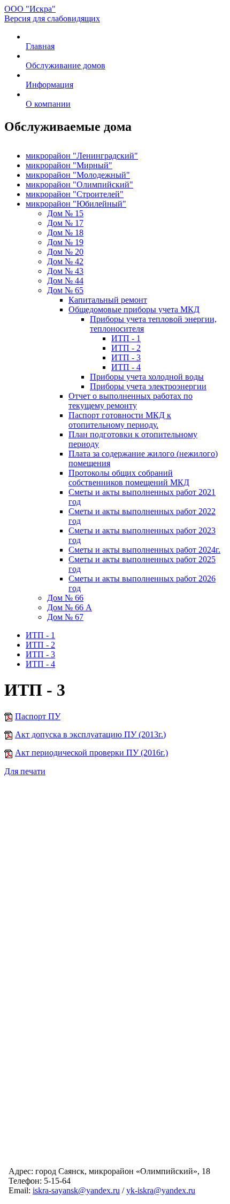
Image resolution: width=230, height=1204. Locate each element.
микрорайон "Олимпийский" (79, 184)
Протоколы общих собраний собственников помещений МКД (128, 477)
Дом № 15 (65, 213)
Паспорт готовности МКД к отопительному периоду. (119, 420)
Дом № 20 (65, 251)
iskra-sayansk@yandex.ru (76, 1190)
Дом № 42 (65, 261)
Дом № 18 (65, 232)
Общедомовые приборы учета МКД (134, 309)
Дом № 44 (65, 280)
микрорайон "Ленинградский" (82, 155)
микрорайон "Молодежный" (78, 174)
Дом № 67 (65, 616)
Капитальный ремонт (107, 299)
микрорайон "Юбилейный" (76, 203)
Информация (49, 84)
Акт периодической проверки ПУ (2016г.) (91, 752)
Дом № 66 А (69, 607)
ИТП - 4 (126, 367)
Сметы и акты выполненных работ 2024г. (144, 549)
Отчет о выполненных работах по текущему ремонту (130, 400)
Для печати (24, 771)
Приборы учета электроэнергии (148, 386)
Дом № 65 (65, 290)
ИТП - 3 (126, 357)
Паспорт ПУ (37, 716)
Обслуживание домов (65, 65)
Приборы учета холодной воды (147, 376)
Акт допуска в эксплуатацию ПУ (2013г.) (90, 734)
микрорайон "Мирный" (69, 165)
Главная (40, 46)
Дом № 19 (65, 242)
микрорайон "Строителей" (75, 194)
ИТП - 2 (126, 347)
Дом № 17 (65, 222)
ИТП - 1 (126, 338)
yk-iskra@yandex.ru (160, 1190)
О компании (48, 103)
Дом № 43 (65, 271)
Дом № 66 (65, 597)
